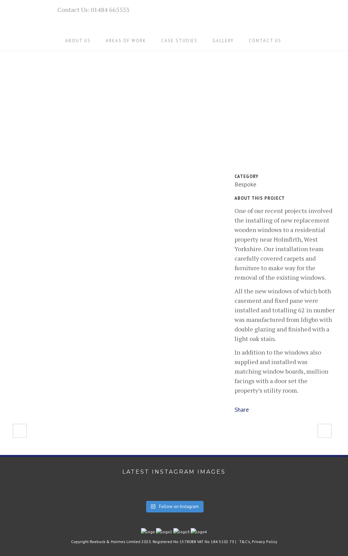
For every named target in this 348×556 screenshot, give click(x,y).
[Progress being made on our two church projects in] (174, 493)
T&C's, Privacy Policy (258, 541)
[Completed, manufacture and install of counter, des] (88, 493)
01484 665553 (110, 9)
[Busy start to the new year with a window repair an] (260, 493)
